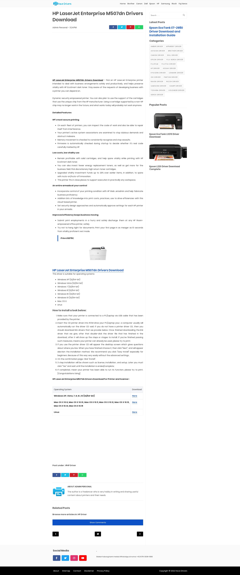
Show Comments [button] (98, 522)
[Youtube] (83, 558)
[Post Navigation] (98, 534)
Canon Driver (157, 55)
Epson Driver (157, 60)
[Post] (168, 121)
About (56, 570)
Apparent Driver (173, 46)
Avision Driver (158, 51)
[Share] (113, 27)
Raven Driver (157, 81)
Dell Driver (172, 55)
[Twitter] (65, 558)
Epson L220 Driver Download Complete (164, 168)
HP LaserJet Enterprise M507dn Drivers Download (88, 270)
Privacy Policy (103, 570)
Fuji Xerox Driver (174, 60)
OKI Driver (155, 77)
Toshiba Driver (158, 90)
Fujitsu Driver (169, 64)
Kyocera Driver (158, 73)
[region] (97, 56)
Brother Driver (175, 51)
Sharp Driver (176, 86)
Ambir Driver (157, 46)
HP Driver (82, 514)
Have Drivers (181, 570)
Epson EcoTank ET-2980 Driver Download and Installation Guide (166, 31)
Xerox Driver (157, 95)
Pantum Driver (171, 77)
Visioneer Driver (176, 90)
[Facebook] (56, 558)
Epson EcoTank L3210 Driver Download (164, 135)
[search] (184, 15)
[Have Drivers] (63, 3)
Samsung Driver (158, 86)
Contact (77, 570)
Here (134, 395)
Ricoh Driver (172, 81)
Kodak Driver (169, 68)
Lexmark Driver (176, 73)
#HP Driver (70, 465)
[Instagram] (74, 558)
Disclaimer (89, 570)
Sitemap (66, 570)
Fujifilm (154, 64)
